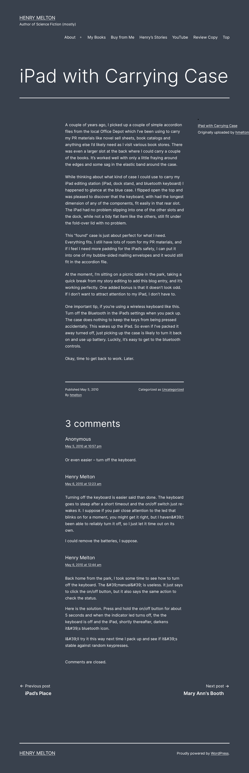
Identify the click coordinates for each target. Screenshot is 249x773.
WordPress (220, 753)
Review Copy (205, 37)
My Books (97, 37)
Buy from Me (122, 37)
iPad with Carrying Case (217, 126)
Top (226, 37)
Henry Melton (37, 18)
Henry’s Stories (153, 37)
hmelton (242, 132)
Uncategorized (173, 389)
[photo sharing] (198, 119)
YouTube (180, 37)
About (69, 37)
